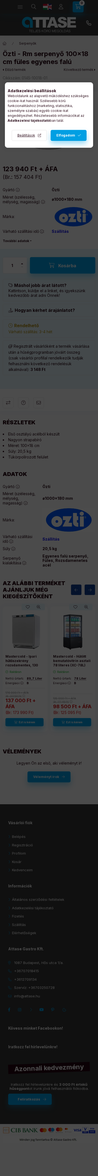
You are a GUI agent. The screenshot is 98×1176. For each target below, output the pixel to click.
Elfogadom (65, 135)
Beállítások (26, 135)
